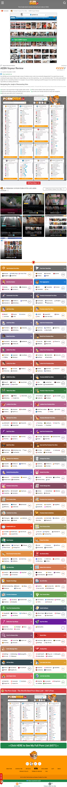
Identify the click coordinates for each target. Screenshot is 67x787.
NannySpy (32, 235)
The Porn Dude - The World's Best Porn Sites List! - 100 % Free (29, 691)
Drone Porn (10, 212)
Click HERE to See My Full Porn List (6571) (33, 745)
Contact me (18, 768)
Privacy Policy (24, 771)
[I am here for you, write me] (27, 763)
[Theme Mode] (39, 763)
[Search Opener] (64, 3)
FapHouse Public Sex (55, 235)
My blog (35, 764)
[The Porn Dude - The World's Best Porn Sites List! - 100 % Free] (33, 717)
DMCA (59, 768)
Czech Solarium (33, 212)
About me (9, 768)
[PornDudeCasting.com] (31, 763)
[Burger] (2, 3)
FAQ (46, 771)
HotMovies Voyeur (10, 257)
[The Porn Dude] (33, 3)
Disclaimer (64, 65)
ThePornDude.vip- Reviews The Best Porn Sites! (36, 777)
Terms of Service (37, 771)
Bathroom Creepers (55, 212)
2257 (52, 768)
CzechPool (10, 235)
